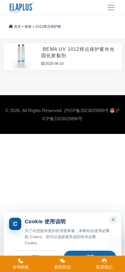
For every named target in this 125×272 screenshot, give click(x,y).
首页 (17, 27)
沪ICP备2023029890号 (86, 110)
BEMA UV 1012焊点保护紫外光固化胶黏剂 (78, 52)
